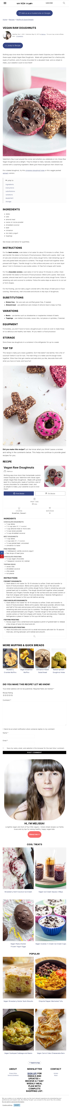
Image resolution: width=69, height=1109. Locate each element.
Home (5, 19)
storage (8, 201)
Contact (56, 1073)
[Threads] (37, 1099)
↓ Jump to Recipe (12, 45)
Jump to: (10, 180)
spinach (6, 173)
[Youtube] (18, 1099)
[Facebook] (12, 1099)
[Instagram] (31, 1099)
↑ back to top (34, 1063)
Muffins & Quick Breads (24, 19)
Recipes (12, 19)
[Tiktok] (44, 1099)
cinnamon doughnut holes (35, 170)
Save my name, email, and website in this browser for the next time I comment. (36, 748)
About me (33, 834)
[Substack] (56, 1099)
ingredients (10, 184)
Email (5, 740)
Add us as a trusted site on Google (35, 13)
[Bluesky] (50, 1099)
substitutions (10, 191)
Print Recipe (20, 493)
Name (5, 733)
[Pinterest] (24, 1099)
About (56, 1075)
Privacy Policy (13, 1073)
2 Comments (19, 36)
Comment (7, 700)
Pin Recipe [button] (51, 493)
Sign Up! (32, 1073)
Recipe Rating (8, 693)
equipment (9, 198)
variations (9, 195)
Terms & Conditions (13, 1075)
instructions (10, 188)
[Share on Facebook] (2, 552)
